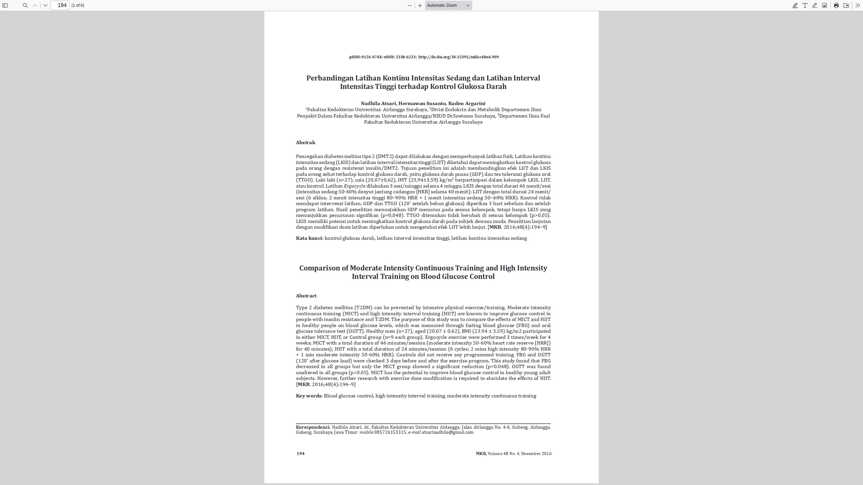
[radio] (795, 5)
